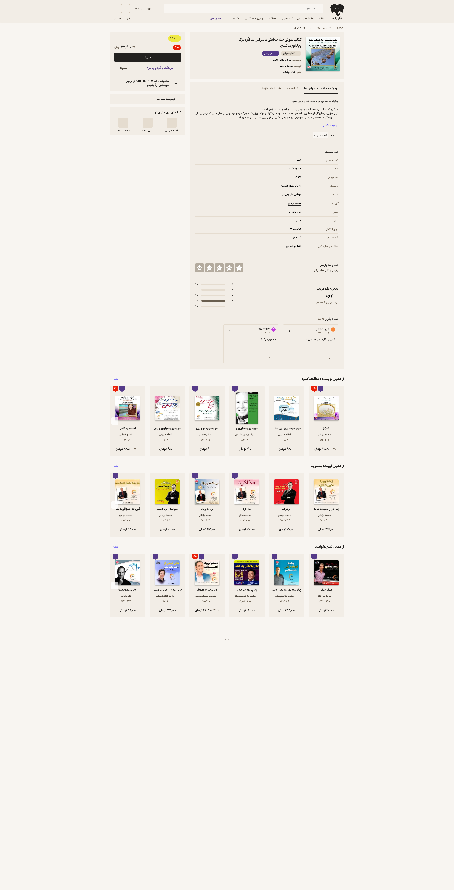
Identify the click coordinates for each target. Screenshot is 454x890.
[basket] (125, 8)
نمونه (123, 68)
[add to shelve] (172, 123)
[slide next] (114, 421)
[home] (336, 12)
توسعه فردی (300, 27)
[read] (123, 123)
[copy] (117, 83)
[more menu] (197, 72)
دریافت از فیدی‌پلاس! (160, 68)
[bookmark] (205, 72)
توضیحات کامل (330, 125)
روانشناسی (315, 27)
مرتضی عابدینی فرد (291, 195)
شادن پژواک (289, 72)
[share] (222, 72)
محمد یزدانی (286, 66)
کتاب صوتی (328, 27)
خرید (148, 57)
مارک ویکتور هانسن (281, 60)
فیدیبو (340, 27)
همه (115, 379)
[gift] (214, 72)
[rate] (239, 267)
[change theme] (114, 8)
